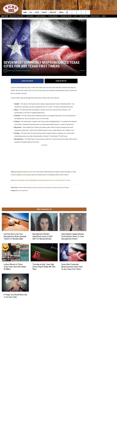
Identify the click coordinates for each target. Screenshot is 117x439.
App (75, 16)
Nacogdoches (48, 187)
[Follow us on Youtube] (79, 12)
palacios (55, 187)
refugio (66, 187)
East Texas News (23, 190)
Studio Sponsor (53, 16)
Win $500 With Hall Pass (16, 16)
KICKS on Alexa (95, 16)
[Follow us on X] (88, 12)
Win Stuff (53, 12)
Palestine (61, 187)
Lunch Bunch (30, 16)
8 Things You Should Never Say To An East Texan (15, 295)
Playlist (44, 12)
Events (61, 12)
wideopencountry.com (18, 172)
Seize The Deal (84, 16)
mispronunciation (32, 187)
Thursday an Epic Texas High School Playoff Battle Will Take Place (43, 266)
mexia (25, 187)
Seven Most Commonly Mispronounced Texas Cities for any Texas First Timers (43, 180)
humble (20, 187)
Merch (104, 16)
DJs (31, 12)
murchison (41, 187)
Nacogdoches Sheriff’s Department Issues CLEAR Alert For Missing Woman (42, 236)
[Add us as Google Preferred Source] (74, 12)
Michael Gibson (11, 70)
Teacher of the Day (66, 16)
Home (25, 12)
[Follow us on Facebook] (83, 12)
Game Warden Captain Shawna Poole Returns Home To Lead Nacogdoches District (72, 236)
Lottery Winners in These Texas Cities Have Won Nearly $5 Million (15, 266)
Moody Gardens (41, 16)
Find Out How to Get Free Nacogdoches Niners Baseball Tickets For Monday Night (15, 236)
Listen (37, 12)
